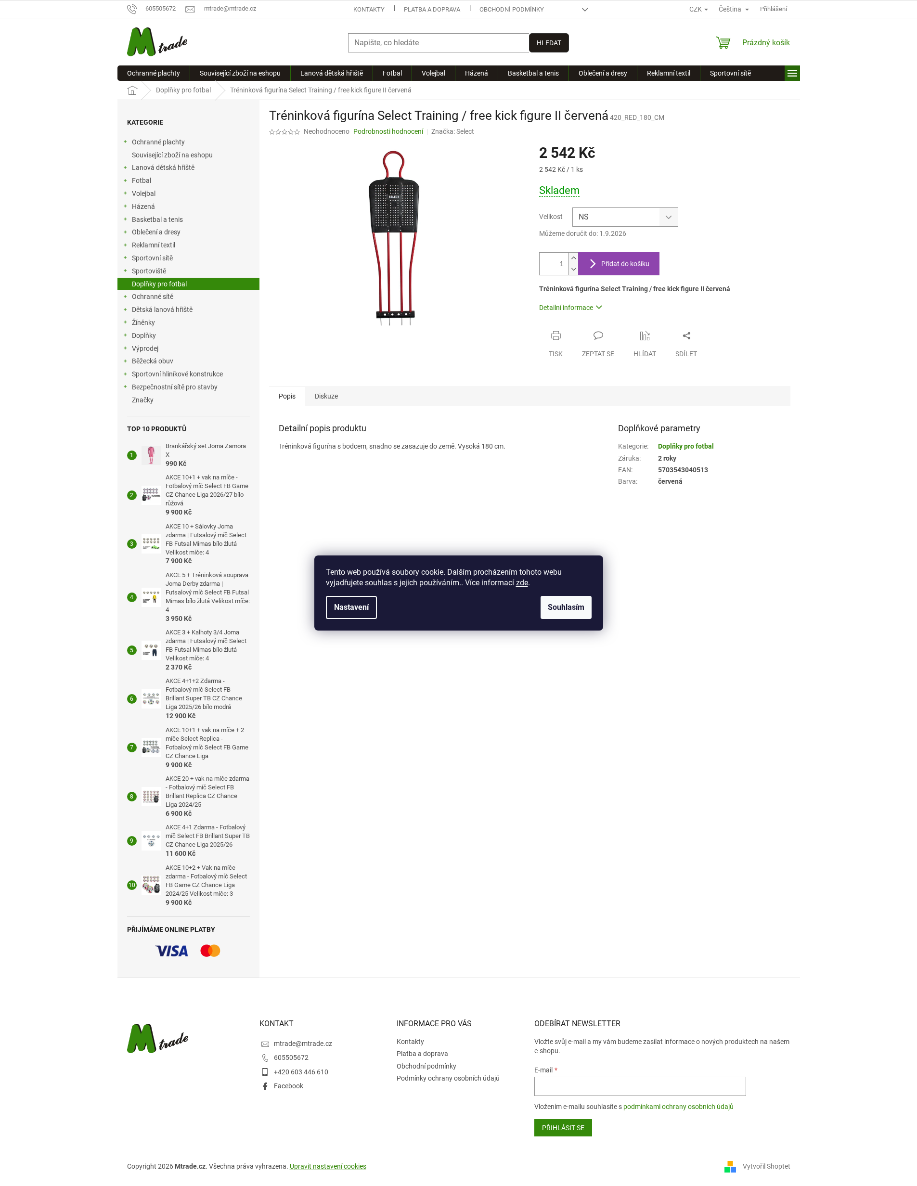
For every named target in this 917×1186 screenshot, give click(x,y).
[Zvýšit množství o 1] (573, 258)
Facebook (288, 1086)
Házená (143, 206)
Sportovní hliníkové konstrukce (177, 374)
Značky (143, 400)
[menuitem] (153, 73)
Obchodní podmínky (511, 9)
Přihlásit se (563, 1128)
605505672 (291, 1057)
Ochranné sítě (152, 296)
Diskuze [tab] (326, 396)
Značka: (452, 131)
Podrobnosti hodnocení (388, 131)
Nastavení (351, 607)
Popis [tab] (287, 396)
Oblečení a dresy (156, 232)
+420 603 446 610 (301, 1072)
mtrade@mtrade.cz (303, 1043)
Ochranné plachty (158, 142)
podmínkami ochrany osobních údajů (678, 1106)
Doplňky (144, 335)
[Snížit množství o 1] (573, 269)
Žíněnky (143, 322)
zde (522, 582)
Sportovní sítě (152, 258)
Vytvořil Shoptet (766, 1166)
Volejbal (143, 193)
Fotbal (141, 180)
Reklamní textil (153, 245)
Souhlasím (566, 607)
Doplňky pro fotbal (159, 284)
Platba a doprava (432, 9)
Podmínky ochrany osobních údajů (448, 1078)
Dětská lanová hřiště (162, 309)
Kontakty (369, 9)
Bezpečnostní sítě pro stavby (175, 387)
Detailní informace (566, 307)
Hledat (549, 43)
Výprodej (145, 348)
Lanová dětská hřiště (163, 167)
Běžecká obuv (152, 361)
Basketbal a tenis (157, 219)
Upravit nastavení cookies (328, 1166)
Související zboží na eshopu (172, 155)
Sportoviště (149, 271)
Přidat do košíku (625, 264)
